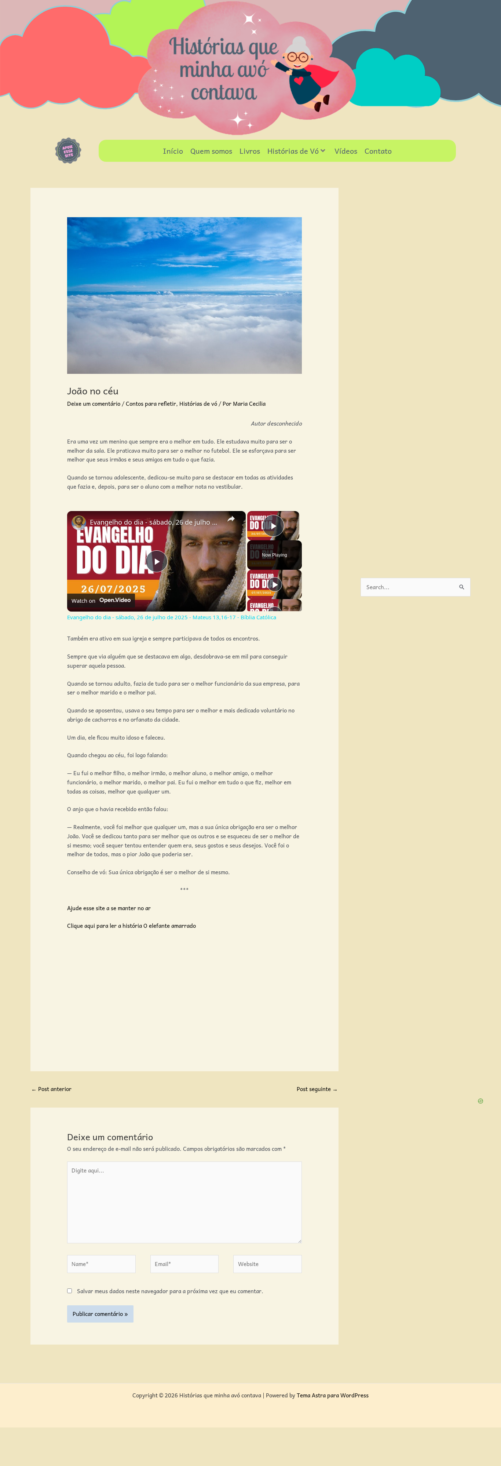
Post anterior (51, 1088)
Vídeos (345, 151)
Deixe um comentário (93, 403)
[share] (231, 518)
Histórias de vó (198, 403)
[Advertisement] (184, 990)
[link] (79, 522)
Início (173, 151)
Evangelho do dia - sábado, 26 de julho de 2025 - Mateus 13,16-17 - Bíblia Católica (155, 522)
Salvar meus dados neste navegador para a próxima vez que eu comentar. (170, 1291)
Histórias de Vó (293, 151)
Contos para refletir (151, 403)
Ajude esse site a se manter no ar (109, 908)
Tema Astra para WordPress (333, 1395)
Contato (378, 151)
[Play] (274, 584)
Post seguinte (317, 1088)
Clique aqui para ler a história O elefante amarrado (131, 925)
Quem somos (211, 151)
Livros (249, 151)
